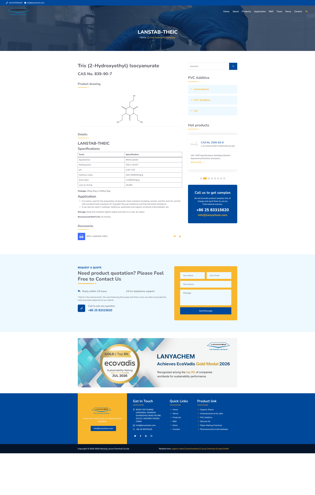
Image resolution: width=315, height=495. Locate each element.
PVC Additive (156, 37)
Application (260, 11)
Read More (202, 162)
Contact (298, 11)
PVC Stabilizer (168, 37)
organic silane (178, 449)
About (236, 11)
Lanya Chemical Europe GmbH (215, 449)
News (288, 11)
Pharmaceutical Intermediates (214, 429)
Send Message (205, 310)
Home (226, 11)
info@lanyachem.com (35, 3)
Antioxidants (201, 89)
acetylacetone (192, 449)
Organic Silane (207, 409)
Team (279, 11)
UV (195, 111)
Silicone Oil (205, 421)
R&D (271, 11)
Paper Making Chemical (211, 425)
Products (246, 11)
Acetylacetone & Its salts (211, 413)
